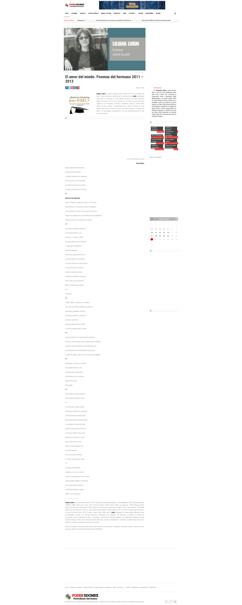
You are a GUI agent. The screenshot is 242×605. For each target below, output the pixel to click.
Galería (141, 13)
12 (160, 232)
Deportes (83, 13)
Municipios (117, 13)
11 (156, 232)
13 (164, 232)
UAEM (124, 13)
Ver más (158, 13)
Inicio (67, 13)
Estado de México (93, 13)
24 (151, 239)
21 (168, 236)
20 (164, 236)
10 (151, 232)
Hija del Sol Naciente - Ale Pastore (80, 26)
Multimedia (153, 587)
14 (168, 232)
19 (160, 236)
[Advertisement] (164, 54)
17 (151, 236)
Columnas (74, 13)
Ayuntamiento (144, 587)
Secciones (132, 13)
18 (156, 236)
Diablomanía (149, 13)
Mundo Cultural (106, 13)
